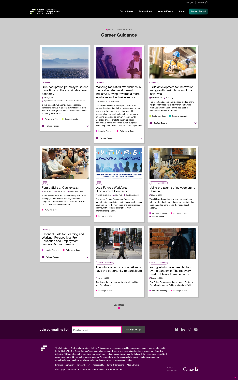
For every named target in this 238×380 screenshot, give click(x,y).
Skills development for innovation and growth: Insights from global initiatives (171, 91)
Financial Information (64, 365)
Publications (145, 11)
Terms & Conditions (115, 365)
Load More (119, 305)
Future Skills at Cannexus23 (60, 187)
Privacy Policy (83, 365)
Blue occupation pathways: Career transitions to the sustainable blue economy (65, 91)
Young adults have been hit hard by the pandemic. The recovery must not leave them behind (170, 271)
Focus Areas (126, 11)
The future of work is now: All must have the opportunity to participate (119, 269)
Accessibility (98, 365)
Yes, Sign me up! (133, 329)
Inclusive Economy (105, 131)
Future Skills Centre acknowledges (74, 348)
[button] (234, 377)
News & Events (165, 11)
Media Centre (133, 365)
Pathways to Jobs (51, 119)
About (182, 11)
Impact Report (198, 11)
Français (189, 2)
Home (111, 30)
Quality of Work (158, 216)
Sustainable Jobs (71, 119)
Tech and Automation (180, 116)
